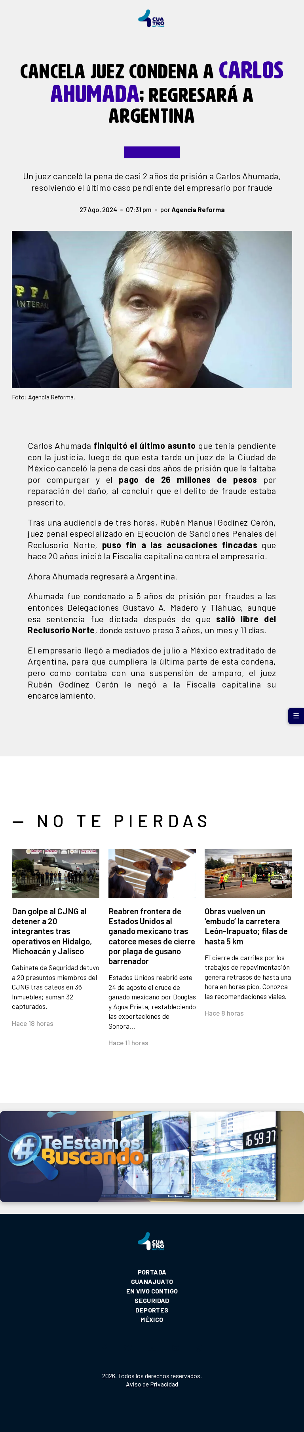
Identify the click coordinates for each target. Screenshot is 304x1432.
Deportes (151, 1310)
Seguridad (152, 1300)
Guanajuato (152, 1281)
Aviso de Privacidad (152, 1384)
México (152, 1319)
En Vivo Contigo (152, 1291)
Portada (152, 1272)
